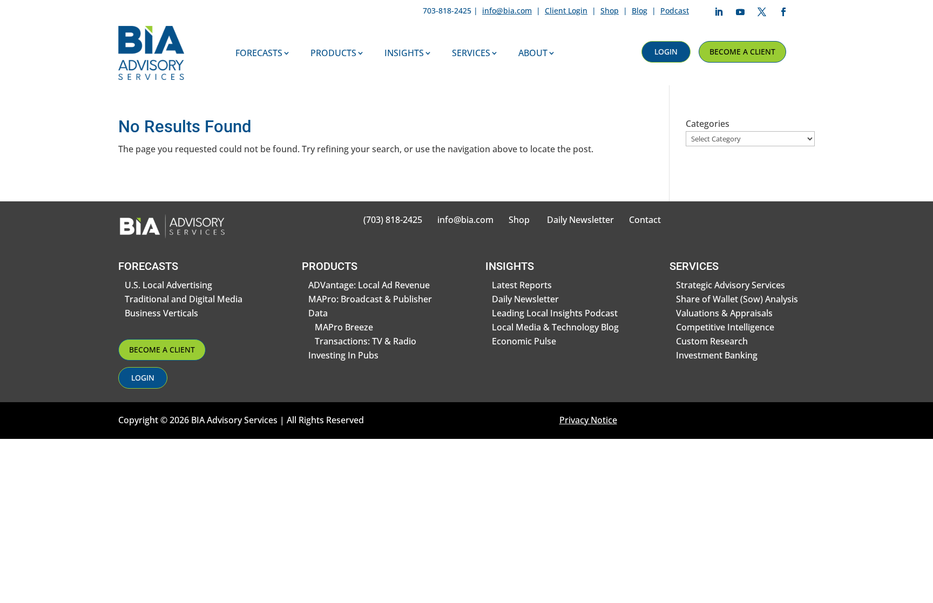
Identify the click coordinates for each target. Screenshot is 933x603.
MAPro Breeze (344, 327)
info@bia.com (507, 10)
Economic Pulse (524, 341)
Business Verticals (161, 313)
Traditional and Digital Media (183, 299)
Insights (404, 53)
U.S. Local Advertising (168, 285)
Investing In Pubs (343, 355)
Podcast (674, 10)
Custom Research (712, 341)
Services (471, 53)
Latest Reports (522, 285)
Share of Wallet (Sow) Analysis (737, 299)
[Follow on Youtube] (740, 12)
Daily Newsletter (580, 220)
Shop (609, 10)
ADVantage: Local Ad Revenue (369, 285)
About (532, 53)
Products (333, 53)
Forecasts (258, 53)
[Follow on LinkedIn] (718, 12)
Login (666, 51)
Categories (707, 124)
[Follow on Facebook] (783, 12)
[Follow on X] (761, 12)
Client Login (566, 10)
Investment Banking (717, 355)
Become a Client (742, 51)
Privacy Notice (588, 420)
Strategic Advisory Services (730, 285)
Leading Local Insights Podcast (555, 313)
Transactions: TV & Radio (365, 341)
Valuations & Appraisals (724, 313)
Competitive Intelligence (725, 327)
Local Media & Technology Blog (555, 327)
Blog (639, 10)
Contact (645, 220)
